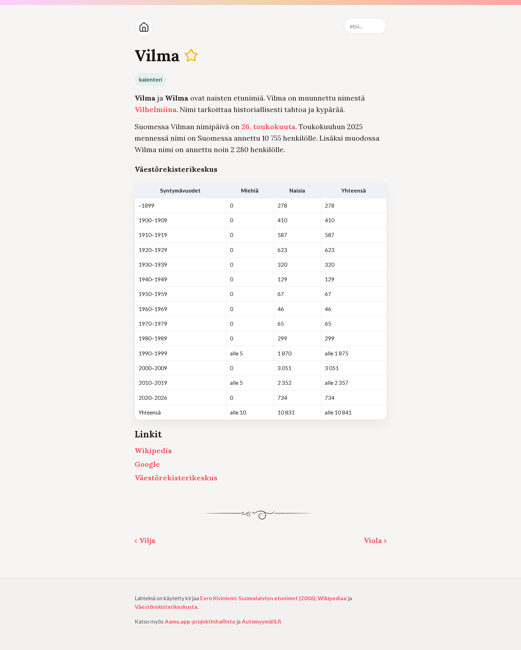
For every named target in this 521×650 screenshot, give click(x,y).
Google (147, 464)
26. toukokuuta (268, 126)
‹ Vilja (145, 540)
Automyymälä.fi (261, 621)
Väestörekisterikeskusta (166, 606)
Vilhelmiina (156, 109)
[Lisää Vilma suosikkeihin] (191, 55)
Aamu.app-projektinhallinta (200, 621)
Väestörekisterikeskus (176, 477)
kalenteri (150, 79)
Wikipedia (153, 450)
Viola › (375, 540)
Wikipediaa (332, 598)
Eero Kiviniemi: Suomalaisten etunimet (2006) (257, 598)
